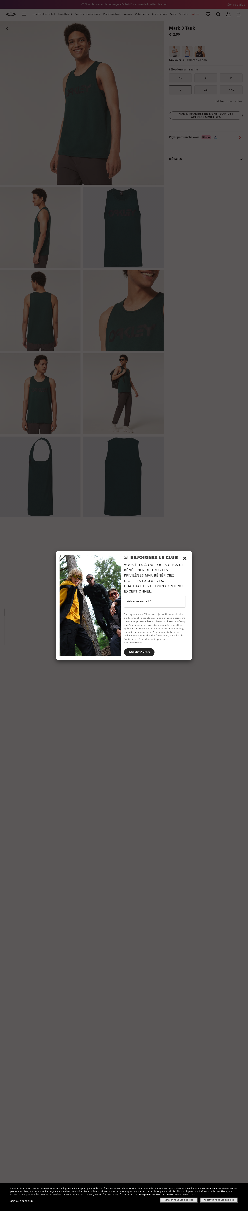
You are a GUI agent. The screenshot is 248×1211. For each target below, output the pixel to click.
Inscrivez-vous (139, 652)
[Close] (185, 558)
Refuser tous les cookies (178, 1200)
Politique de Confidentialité (140, 639)
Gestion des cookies (21, 1201)
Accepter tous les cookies (219, 1200)
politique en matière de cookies (155, 1194)
